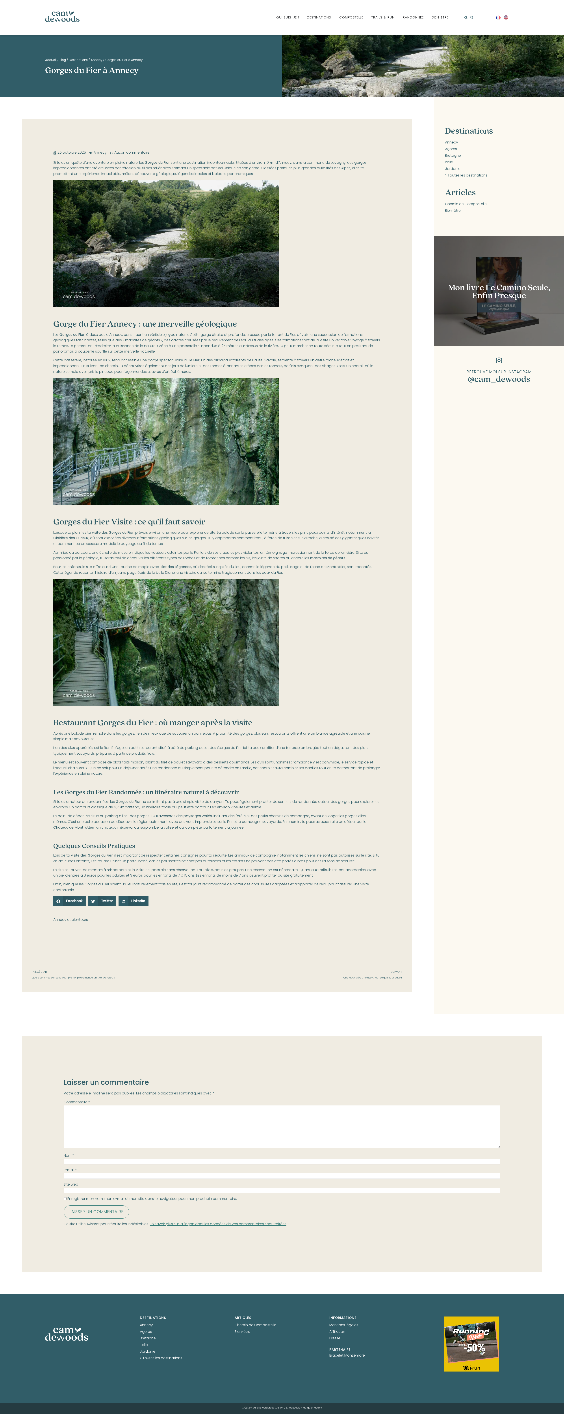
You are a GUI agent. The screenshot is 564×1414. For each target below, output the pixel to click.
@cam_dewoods (499, 378)
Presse (334, 1338)
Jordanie (452, 169)
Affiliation (337, 1332)
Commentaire (77, 1102)
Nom (69, 1156)
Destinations (78, 60)
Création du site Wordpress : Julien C (264, 1408)
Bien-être (453, 211)
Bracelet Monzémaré (347, 1356)
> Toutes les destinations (466, 175)
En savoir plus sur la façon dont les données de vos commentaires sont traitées (218, 1224)
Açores (451, 149)
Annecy (96, 60)
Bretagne (453, 156)
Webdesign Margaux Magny (305, 1408)
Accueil (50, 60)
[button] (465, 17)
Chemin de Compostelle (466, 204)
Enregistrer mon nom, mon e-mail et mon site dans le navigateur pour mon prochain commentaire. (152, 1199)
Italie (449, 162)
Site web (71, 1184)
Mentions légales (343, 1325)
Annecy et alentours (70, 920)
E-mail (70, 1170)
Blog (62, 60)
